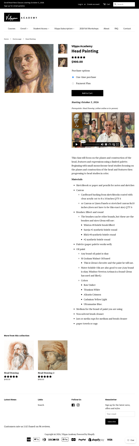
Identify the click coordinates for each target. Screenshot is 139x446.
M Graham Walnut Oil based (95, 258)
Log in (80, 4)
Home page (17, 39)
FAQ (116, 28)
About (106, 28)
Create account (93, 4)
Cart (108, 4)
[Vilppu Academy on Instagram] (78, 405)
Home (6, 39)
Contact (127, 28)
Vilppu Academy (69, 434)
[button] (79, 57)
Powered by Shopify (85, 434)
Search (41, 405)
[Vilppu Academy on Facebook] (73, 405)
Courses (11, 28)
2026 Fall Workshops (89, 28)
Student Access (40, 28)
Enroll (23, 28)
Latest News (10, 399)
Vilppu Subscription (63, 28)
